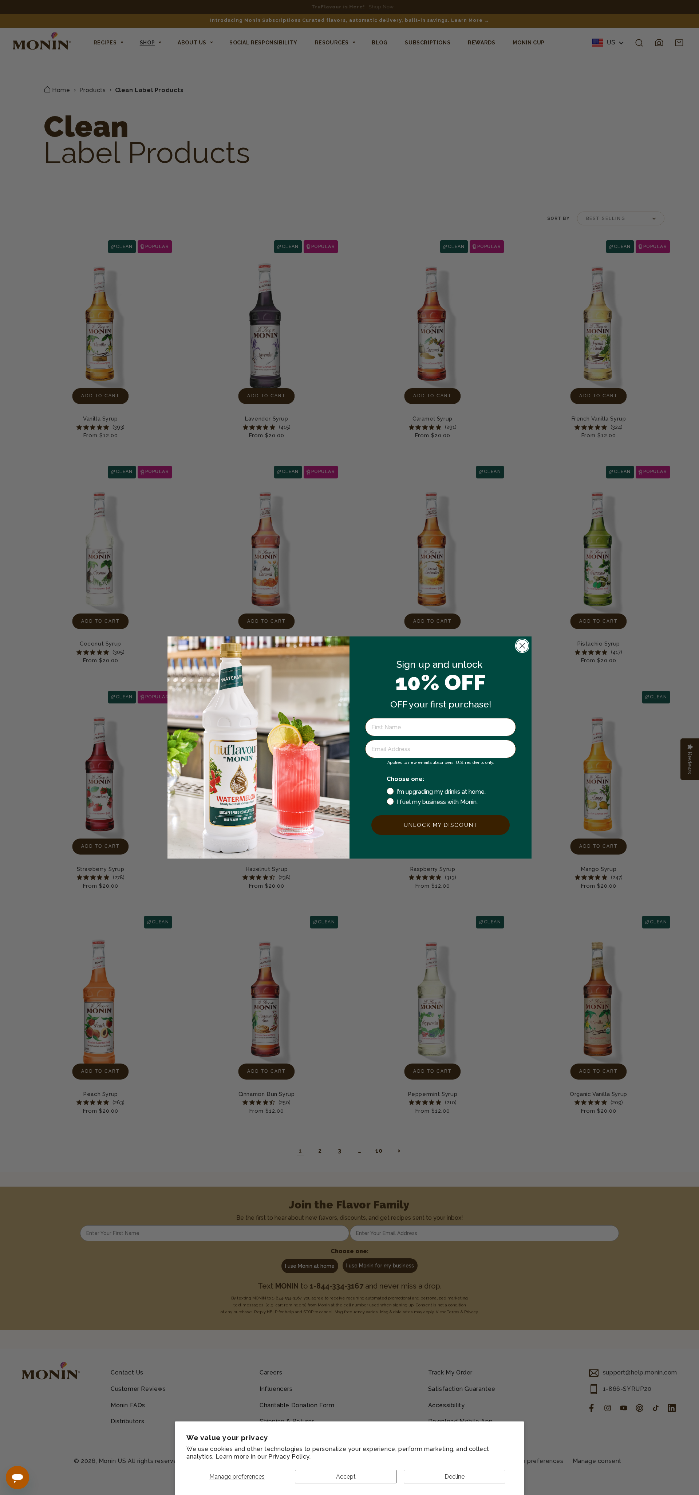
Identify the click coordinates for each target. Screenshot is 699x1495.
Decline (455, 1476)
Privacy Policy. (289, 1456)
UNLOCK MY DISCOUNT (441, 825)
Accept (346, 1476)
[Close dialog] (522, 645)
